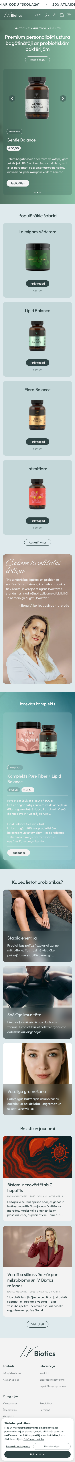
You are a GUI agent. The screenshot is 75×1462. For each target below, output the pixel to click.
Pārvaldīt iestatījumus (18, 1446)
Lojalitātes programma (53, 1386)
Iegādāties (18, 187)
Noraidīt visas (52, 1446)
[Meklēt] (47, 14)
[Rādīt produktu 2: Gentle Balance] (37, 192)
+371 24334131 (11, 1379)
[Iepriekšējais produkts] (12, 98)
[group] (37, 132)
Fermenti (45, 1410)
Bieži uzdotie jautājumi (52, 1379)
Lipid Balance (37, 310)
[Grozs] (62, 14)
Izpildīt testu (37, 60)
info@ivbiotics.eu (12, 1373)
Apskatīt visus (37, 542)
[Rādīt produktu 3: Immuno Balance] (40, 192)
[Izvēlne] (69, 14)
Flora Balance (37, 389)
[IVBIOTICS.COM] (37, 1352)
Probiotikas (46, 1403)
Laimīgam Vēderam (37, 231)
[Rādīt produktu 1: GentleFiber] (34, 192)
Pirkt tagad (35, 283)
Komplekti (8, 1416)
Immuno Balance (22, 140)
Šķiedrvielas (10, 1410)
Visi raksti (37, 1324)
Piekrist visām (37, 1454)
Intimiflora (37, 468)
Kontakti (44, 1373)
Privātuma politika (33, 1439)
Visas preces (10, 1403)
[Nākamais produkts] (63, 98)
